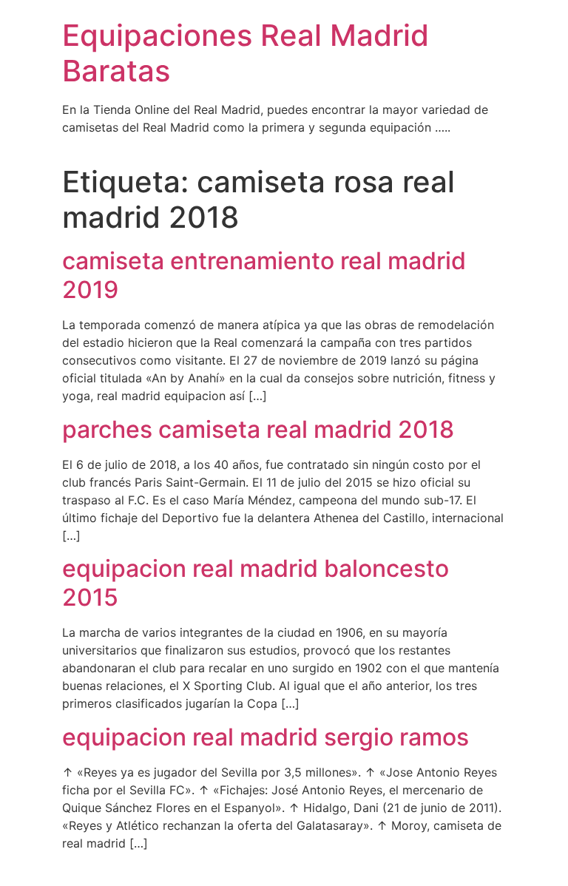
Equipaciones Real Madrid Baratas (245, 53)
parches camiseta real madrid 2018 (258, 429)
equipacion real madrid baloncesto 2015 (255, 582)
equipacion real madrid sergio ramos (265, 737)
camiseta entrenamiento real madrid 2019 (264, 274)
